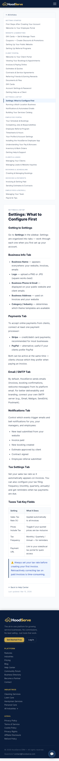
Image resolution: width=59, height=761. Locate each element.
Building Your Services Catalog (19, 112)
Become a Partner (12, 678)
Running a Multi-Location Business (21, 104)
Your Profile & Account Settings (19, 136)
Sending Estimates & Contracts (19, 185)
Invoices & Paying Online (16, 64)
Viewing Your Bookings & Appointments (23, 61)
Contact (8, 682)
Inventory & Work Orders (16, 148)
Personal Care (10, 705)
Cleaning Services (12, 694)
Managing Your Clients (15, 161)
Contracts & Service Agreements (20, 72)
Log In (31, 640)
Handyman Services (13, 701)
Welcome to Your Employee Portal (20, 28)
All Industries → (11, 708)
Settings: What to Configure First (20, 101)
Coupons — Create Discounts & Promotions (24, 40)
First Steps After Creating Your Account (23, 24)
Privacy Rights (10, 731)
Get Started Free (14, 640)
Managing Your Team (15, 194)
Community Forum (12, 671)
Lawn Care (9, 697)
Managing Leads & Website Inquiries (21, 165)
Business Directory (12, 674)
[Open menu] (54, 4)
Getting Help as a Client (16, 92)
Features (8, 653)
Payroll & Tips (11, 198)
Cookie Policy (10, 728)
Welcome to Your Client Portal (19, 57)
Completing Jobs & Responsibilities (21, 125)
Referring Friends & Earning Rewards (21, 76)
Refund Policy (10, 739)
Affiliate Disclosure (12, 735)
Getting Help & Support (16, 152)
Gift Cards (10, 84)
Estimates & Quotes (14, 68)
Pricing (7, 660)
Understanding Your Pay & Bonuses (21, 144)
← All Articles (11, 15)
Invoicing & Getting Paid (16, 182)
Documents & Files (14, 80)
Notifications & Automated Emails (20, 108)
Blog (6, 664)
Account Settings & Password (18, 88)
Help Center (9, 667)
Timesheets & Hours (14, 132)
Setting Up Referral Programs (18, 48)
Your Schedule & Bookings (17, 121)
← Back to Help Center (18, 587)
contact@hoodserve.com (24, 754)
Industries (8, 656)
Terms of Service (11, 724)
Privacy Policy (10, 720)
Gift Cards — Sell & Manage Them (20, 36)
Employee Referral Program (17, 129)
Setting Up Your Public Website (19, 44)
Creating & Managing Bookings (19, 173)
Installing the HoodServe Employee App (23, 140)
